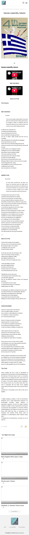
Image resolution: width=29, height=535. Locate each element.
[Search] (23, 2)
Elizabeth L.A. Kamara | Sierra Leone (12, 505)
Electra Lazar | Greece (8, 481)
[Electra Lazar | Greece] (14, 470)
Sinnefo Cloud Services (20, 532)
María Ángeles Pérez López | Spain (12, 457)
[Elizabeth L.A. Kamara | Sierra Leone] (14, 495)
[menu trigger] (26, 2)
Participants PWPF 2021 (9, 453)
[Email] (25, 426)
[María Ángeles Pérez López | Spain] (14, 446)
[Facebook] (21, 426)
